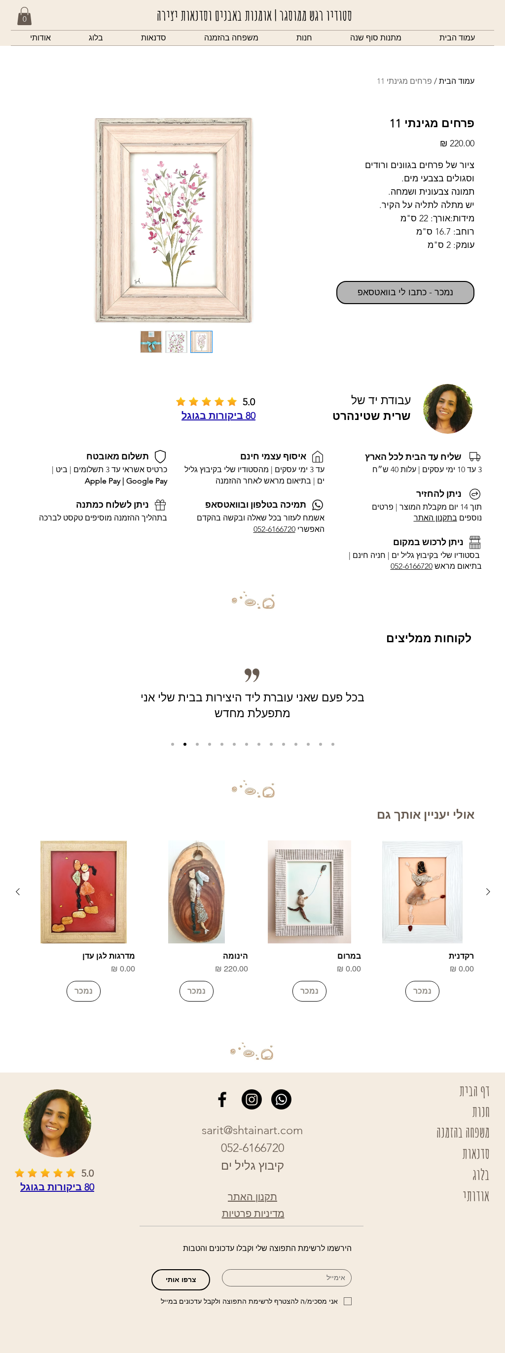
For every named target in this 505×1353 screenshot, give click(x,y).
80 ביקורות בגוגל (218, 415)
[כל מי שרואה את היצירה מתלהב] (197, 744)
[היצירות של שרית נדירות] (221, 744)
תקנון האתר (252, 1197)
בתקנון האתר (435, 517)
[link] (24, 16)
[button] (304, 38)
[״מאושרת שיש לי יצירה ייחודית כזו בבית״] (172, 744)
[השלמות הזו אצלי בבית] (234, 744)
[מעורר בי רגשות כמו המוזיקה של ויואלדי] (308, 744)
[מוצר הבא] (18, 892)
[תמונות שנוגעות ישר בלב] (271, 744)
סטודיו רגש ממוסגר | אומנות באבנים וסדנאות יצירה (254, 15)
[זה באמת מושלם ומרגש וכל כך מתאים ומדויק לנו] (283, 744)
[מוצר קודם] (488, 892)
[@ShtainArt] (222, 1099)
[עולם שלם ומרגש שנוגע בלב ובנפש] (258, 744)
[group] (253, 921)
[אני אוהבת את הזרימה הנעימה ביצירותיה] (295, 744)
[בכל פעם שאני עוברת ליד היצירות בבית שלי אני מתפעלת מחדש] (184, 744)
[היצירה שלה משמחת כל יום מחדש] (209, 744)
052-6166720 (412, 566)
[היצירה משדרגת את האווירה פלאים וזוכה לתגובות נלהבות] (246, 744)
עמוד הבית (456, 81)
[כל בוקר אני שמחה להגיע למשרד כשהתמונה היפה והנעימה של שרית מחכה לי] (320, 744)
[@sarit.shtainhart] (252, 1099)
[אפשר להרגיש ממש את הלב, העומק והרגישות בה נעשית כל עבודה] (332, 744)
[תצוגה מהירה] (422, 891)
